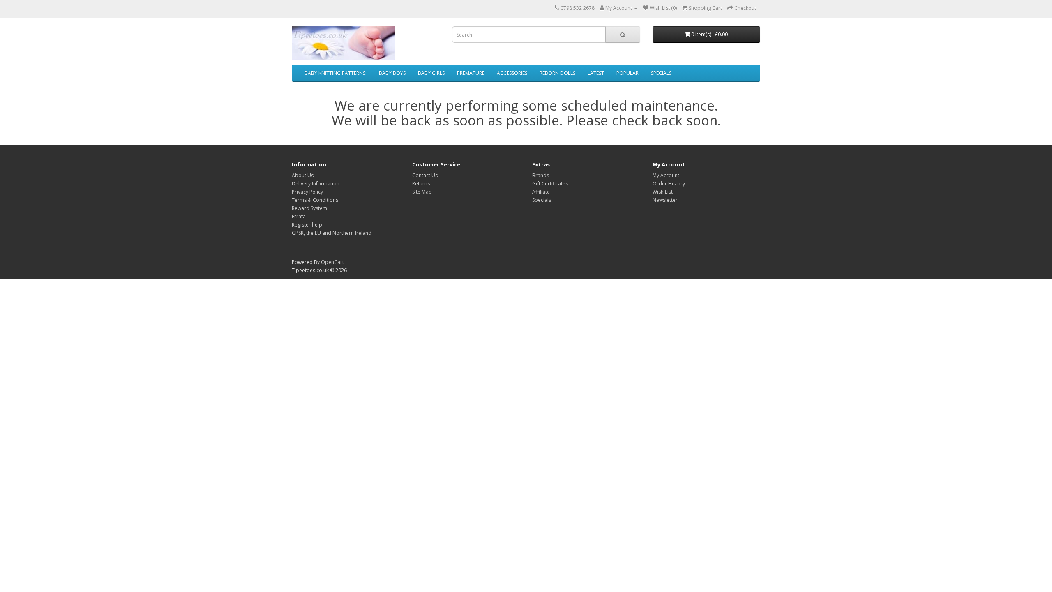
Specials (541, 200)
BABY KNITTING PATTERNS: (336, 72)
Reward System (309, 208)
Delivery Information (315, 183)
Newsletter (665, 200)
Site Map (422, 191)
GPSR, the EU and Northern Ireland (331, 232)
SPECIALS (661, 72)
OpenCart (332, 262)
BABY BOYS (392, 72)
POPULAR (627, 72)
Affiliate (541, 191)
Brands (540, 175)
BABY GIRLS (431, 72)
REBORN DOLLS (557, 72)
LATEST (596, 72)
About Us (303, 175)
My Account (666, 175)
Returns (421, 183)
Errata (299, 216)
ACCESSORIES (512, 72)
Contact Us (425, 175)
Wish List (663, 191)
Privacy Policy (307, 191)
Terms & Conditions (315, 200)
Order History (669, 183)
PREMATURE (470, 72)
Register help (307, 224)
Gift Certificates (550, 183)
